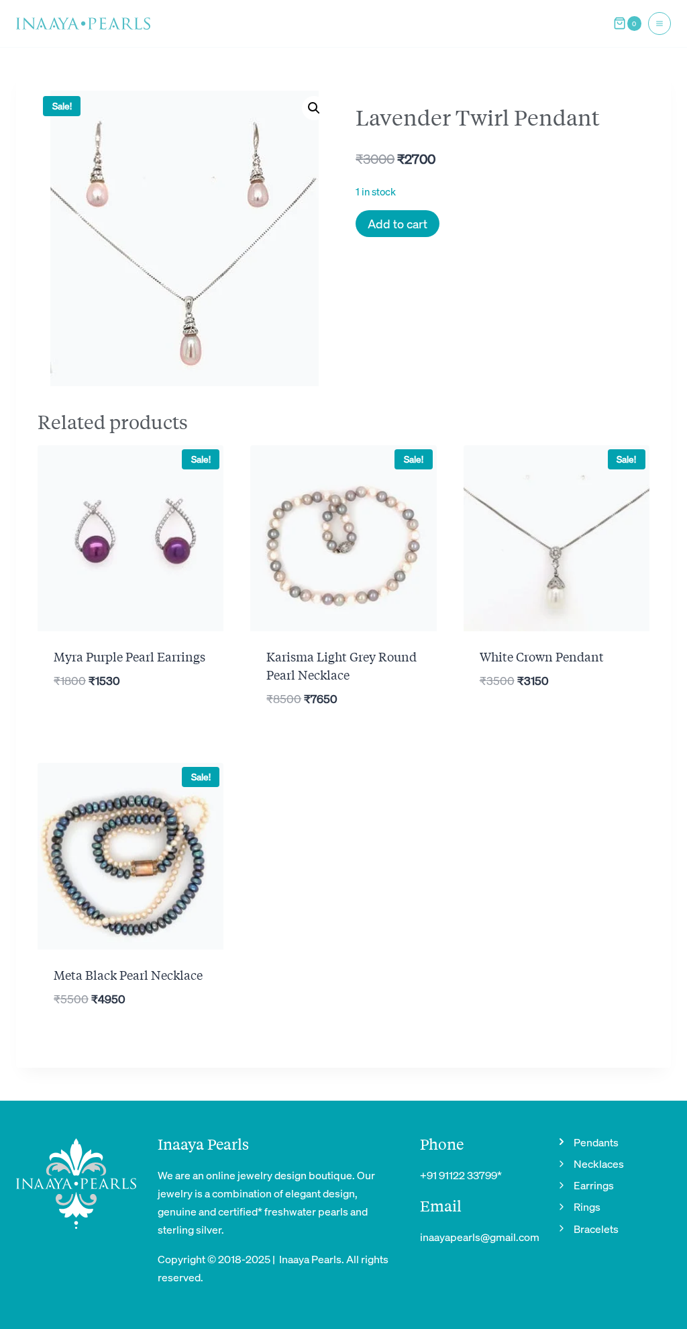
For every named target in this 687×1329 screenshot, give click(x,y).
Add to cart (397, 223)
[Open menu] (659, 23)
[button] (314, 108)
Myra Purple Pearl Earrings (129, 656)
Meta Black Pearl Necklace (128, 974)
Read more (556, 724)
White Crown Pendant (542, 656)
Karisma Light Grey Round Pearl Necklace (341, 665)
